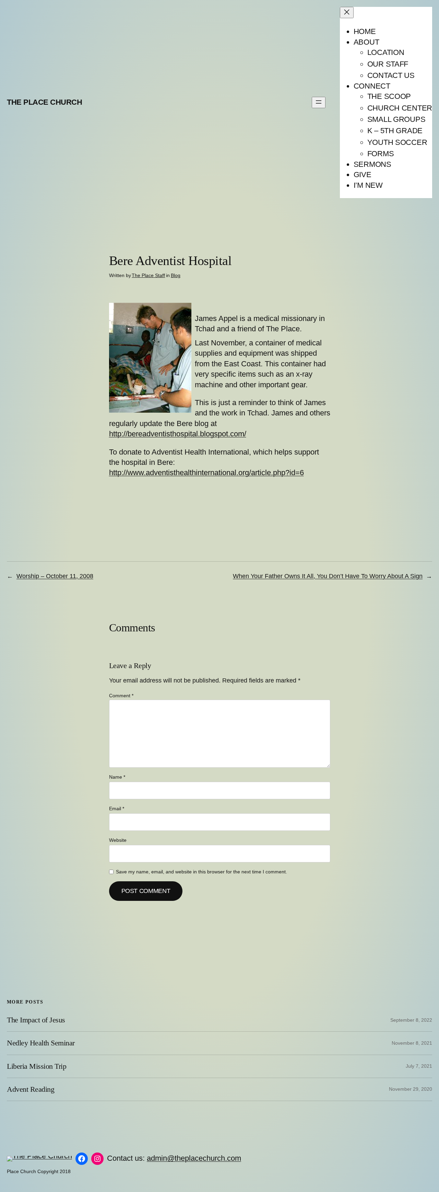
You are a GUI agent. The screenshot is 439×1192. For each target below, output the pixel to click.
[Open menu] (318, 102)
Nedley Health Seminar (41, 1043)
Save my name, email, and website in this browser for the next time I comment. (201, 871)
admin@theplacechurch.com (194, 1158)
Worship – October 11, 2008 (54, 576)
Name (117, 777)
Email (116, 808)
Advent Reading (30, 1089)
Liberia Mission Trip (36, 1066)
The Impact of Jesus (36, 1020)
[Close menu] (347, 12)
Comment (121, 695)
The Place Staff (148, 275)
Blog (175, 275)
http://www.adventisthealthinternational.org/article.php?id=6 (206, 472)
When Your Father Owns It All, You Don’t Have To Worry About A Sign (328, 576)
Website (118, 840)
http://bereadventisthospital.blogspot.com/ (177, 433)
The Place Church (44, 102)
